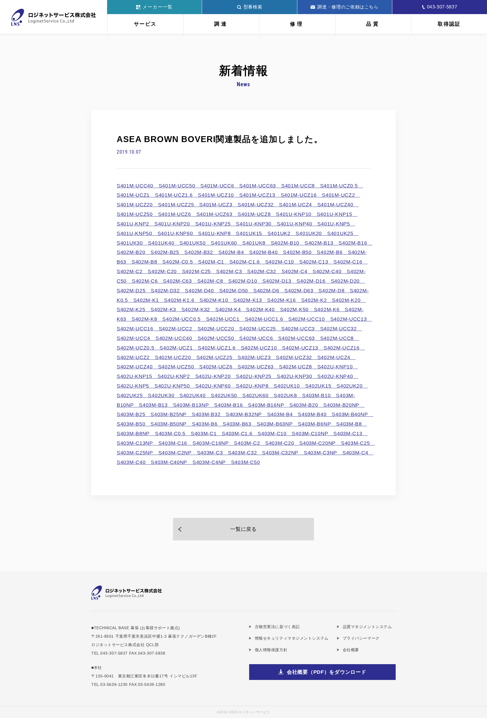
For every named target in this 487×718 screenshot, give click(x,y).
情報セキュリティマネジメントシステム (292, 638)
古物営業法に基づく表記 (277, 626)
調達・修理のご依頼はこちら (347, 7)
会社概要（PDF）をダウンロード (326, 672)
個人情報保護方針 (271, 650)
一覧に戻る (243, 529)
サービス (145, 24)
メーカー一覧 (158, 7)
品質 (373, 24)
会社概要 (351, 650)
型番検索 (253, 7)
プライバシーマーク (361, 638)
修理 (297, 24)
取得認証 (449, 24)
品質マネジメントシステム (367, 626)
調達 (221, 24)
